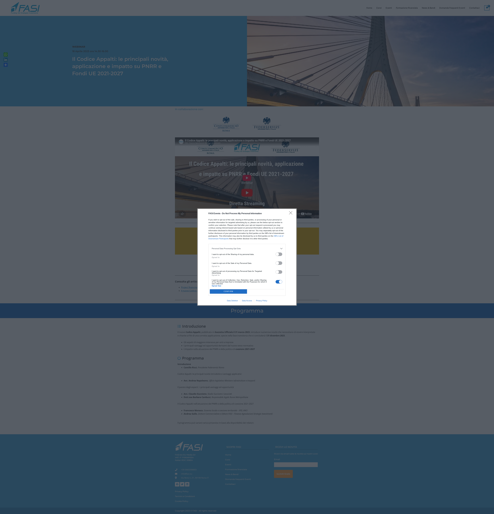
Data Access (247, 301)
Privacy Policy (261, 301)
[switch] (279, 254)
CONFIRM (228, 291)
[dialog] (247, 257)
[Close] (291, 213)
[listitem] (247, 248)
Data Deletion (232, 301)
